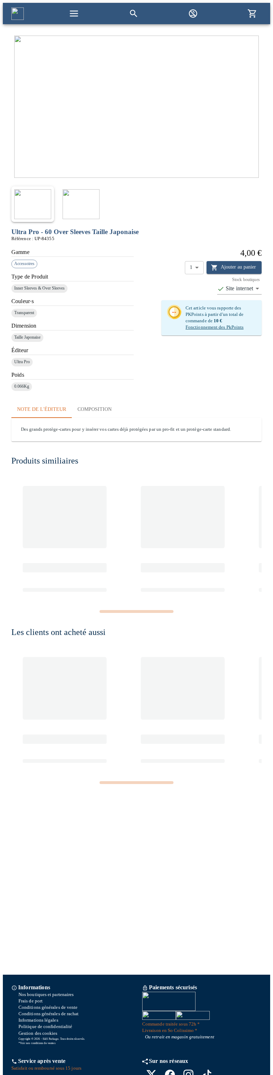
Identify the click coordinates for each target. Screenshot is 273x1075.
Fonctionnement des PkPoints (214, 327)
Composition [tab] (94, 409)
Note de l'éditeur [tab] (41, 409)
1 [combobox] (191, 267)
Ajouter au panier (238, 267)
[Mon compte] (193, 13)
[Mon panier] (252, 13)
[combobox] (239, 289)
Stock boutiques (246, 279)
